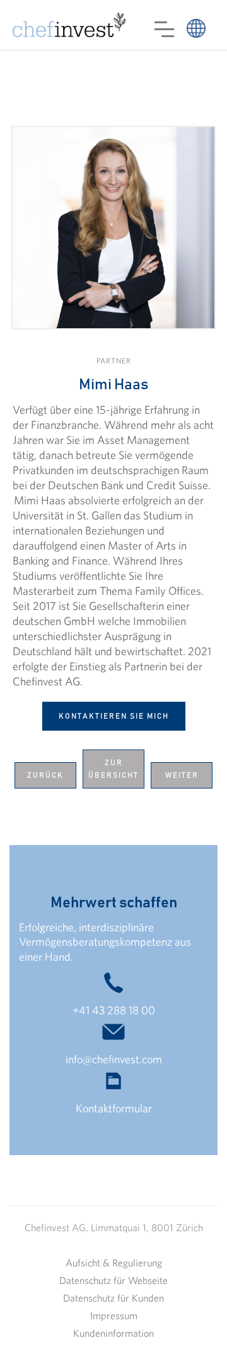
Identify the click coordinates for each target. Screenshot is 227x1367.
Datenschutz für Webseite (113, 1280)
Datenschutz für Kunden (113, 1297)
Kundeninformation (113, 1333)
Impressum (113, 1315)
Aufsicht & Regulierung (114, 1262)
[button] (164, 29)
